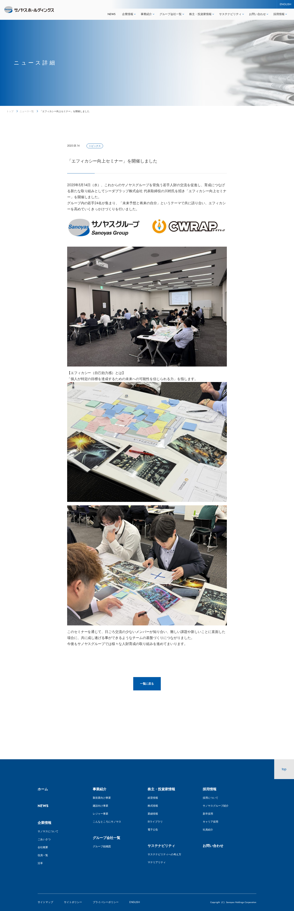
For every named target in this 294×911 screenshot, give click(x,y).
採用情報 (210, 789)
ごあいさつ (44, 839)
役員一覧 (43, 855)
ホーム (43, 789)
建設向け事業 (100, 806)
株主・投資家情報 (161, 789)
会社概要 (43, 847)
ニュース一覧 (27, 111)
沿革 (40, 863)
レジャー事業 (100, 814)
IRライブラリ (155, 822)
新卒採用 (208, 814)
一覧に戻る (147, 684)
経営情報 (153, 798)
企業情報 (44, 822)
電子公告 (153, 830)
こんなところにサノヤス (107, 822)
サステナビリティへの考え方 (164, 854)
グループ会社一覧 (106, 837)
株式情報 (153, 806)
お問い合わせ (213, 845)
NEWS (112, 14)
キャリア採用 (210, 822)
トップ (10, 111)
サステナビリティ (161, 845)
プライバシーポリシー (106, 902)
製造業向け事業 (102, 798)
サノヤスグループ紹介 (216, 806)
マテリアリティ (157, 862)
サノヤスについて (48, 831)
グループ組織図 (102, 846)
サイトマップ (45, 902)
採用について (210, 798)
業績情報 (153, 814)
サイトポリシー (73, 902)
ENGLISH (285, 4)
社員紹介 (208, 830)
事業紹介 (100, 789)
